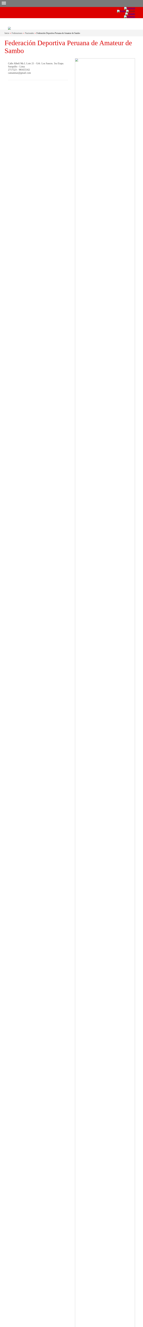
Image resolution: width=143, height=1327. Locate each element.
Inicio (7, 33)
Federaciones (17, 33)
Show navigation (3, 3)
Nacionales (29, 33)
